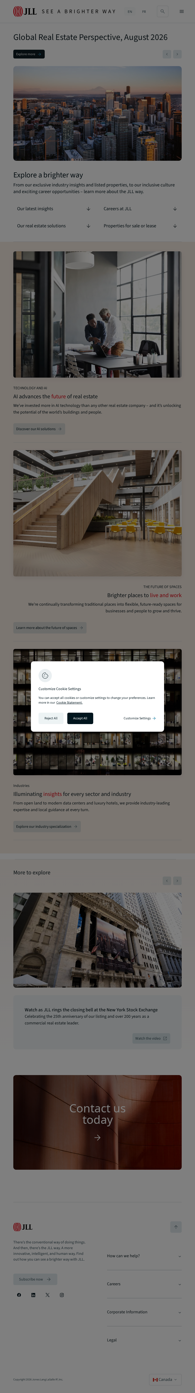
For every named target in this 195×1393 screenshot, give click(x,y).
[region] (97, 696)
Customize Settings (140, 718)
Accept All (80, 718)
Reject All (51, 718)
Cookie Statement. (69, 702)
